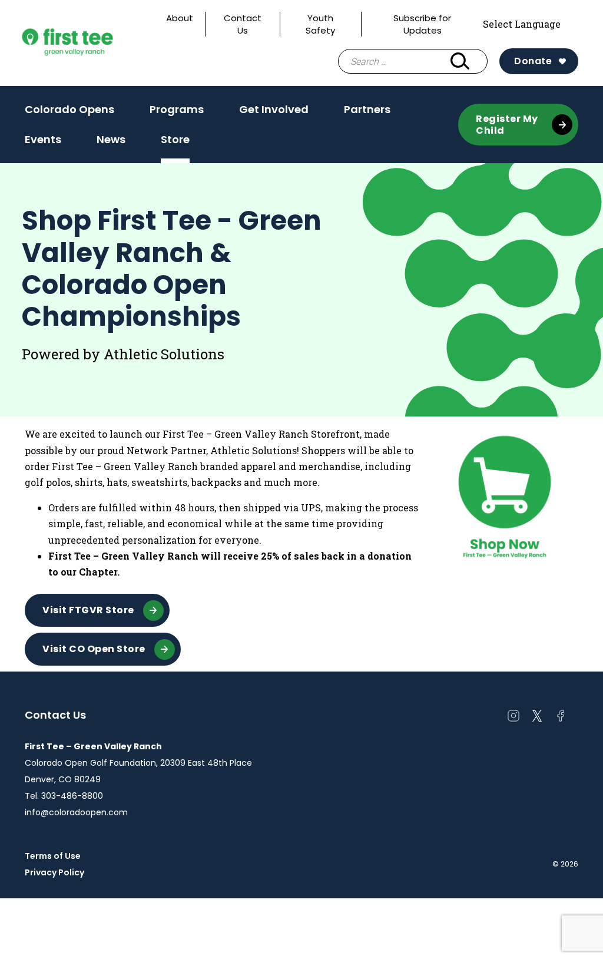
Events (43, 143)
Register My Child (507, 124)
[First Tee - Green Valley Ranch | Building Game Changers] (89, 43)
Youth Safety (320, 24)
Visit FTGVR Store (88, 610)
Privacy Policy (54, 872)
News (111, 143)
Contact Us (242, 24)
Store (175, 139)
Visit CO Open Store (93, 649)
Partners (367, 109)
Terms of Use (53, 856)
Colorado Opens (69, 109)
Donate (533, 61)
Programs (177, 113)
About (179, 18)
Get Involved (274, 113)
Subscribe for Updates (422, 24)
